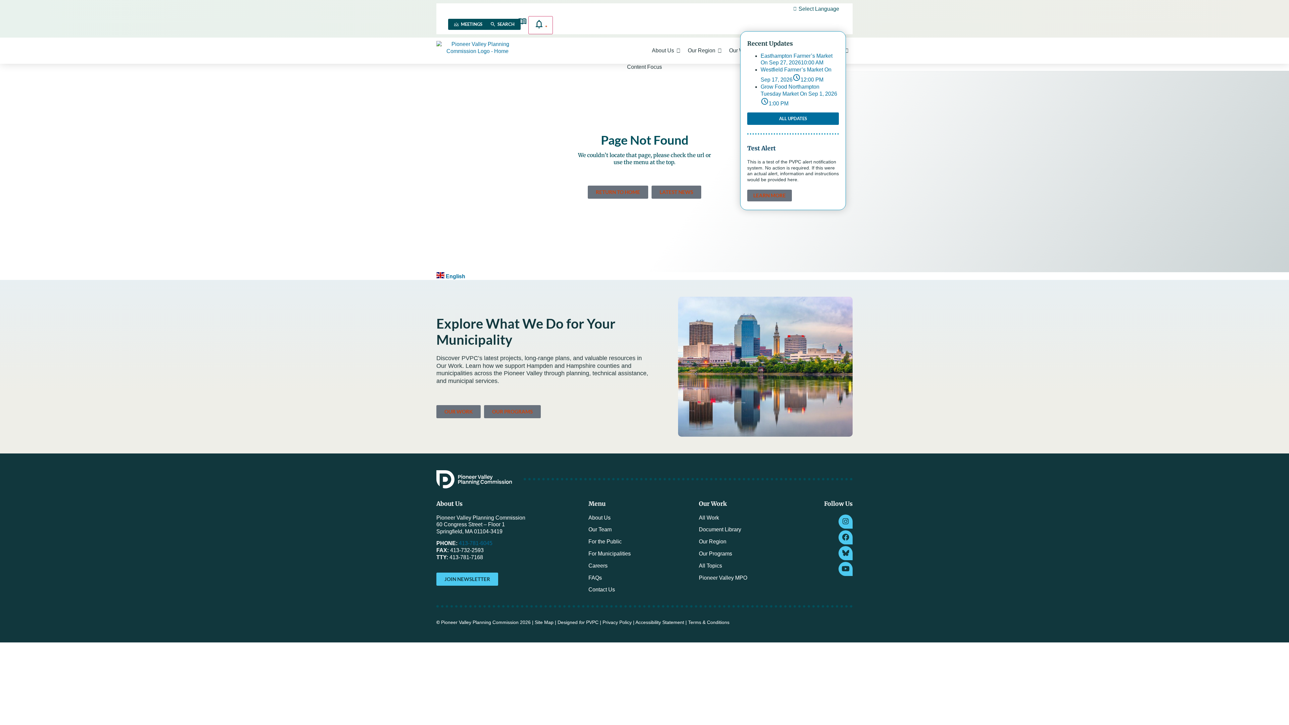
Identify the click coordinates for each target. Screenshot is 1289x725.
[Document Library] (522, 21)
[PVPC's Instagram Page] (846, 522)
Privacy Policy (617, 622)
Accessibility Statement (659, 622)
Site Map (544, 622)
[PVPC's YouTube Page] (846, 569)
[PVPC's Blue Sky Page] (846, 553)
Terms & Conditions (708, 622)
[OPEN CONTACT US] (846, 51)
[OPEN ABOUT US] (678, 51)
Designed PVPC (578, 622)
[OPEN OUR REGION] (719, 51)
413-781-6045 (475, 543)
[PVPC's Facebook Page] (846, 537)
